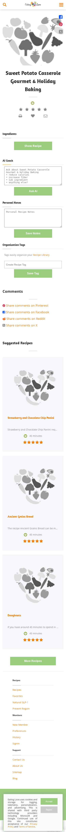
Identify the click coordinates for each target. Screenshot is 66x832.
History (16, 737)
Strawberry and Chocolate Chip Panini (31, 418)
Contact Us (19, 759)
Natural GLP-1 (20, 702)
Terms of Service (27, 826)
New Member (20, 724)
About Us (18, 765)
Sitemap (17, 772)
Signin (16, 743)
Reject (49, 809)
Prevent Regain (21, 708)
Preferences (19, 731)
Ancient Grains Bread (20, 516)
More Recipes (33, 661)
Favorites (18, 696)
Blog (15, 778)
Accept (49, 801)
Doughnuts (14, 615)
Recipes (17, 689)
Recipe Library (41, 254)
